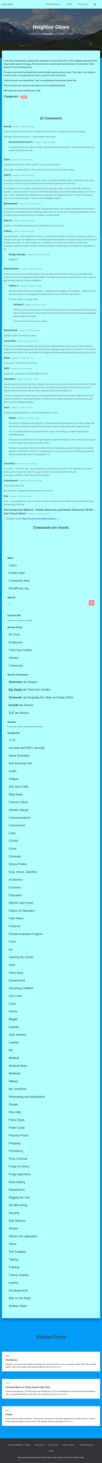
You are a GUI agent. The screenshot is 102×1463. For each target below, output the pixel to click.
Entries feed (17, 572)
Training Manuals (53, 4)
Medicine (14, 1073)
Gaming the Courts (21, 957)
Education (15, 895)
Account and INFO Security (27, 747)
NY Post (14, 634)
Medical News (18, 1065)
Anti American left (20, 763)
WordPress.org (18, 588)
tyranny (13, 1282)
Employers (16, 642)
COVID (13, 840)
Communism (17, 825)
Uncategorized (18, 1290)
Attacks (14, 657)
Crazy (9, 1414)
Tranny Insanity (19, 1275)
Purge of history (19, 1166)
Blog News (16, 794)
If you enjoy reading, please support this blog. (25, 727)
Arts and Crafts (19, 786)
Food (12, 941)
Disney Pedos (18, 864)
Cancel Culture (18, 802)
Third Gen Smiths (20, 650)
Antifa (12, 771)
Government (17, 980)
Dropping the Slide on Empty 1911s (50, 697)
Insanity (14, 1027)
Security (14, 1213)
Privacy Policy (69, 1445)
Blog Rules (83, 4)
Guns (12, 1003)
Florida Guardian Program (26, 934)
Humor (13, 1011)
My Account (54, 1445)
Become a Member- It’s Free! (19, 1445)
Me (11, 1050)
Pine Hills (15, 1112)
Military (13, 1081)
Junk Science (17, 1034)
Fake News (16, 918)
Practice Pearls (19, 1135)
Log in (13, 565)
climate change (18, 809)
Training (14, 1267)
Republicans (17, 1189)
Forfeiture (11, 1359)
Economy (15, 887)
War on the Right (20, 1298)
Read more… (57, 1367)
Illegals (13, 1019)
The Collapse (17, 1251)
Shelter (13, 1228)
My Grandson (17, 1089)
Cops (24, 97)
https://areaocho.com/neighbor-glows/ (38, 519)
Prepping (14, 1143)
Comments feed (19, 580)
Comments (16, 665)
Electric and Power (21, 902)
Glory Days (16, 972)
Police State (17, 1120)
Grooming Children (21, 988)
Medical (14, 1058)
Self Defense (17, 1220)
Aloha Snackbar (19, 755)
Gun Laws (15, 996)
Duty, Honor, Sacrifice (23, 872)
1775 (12, 740)
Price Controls (18, 1158)
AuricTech (10, 340)
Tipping (13, 1259)
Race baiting (17, 1182)
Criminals (15, 856)
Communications (20, 817)
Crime (13, 848)
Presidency (16, 1151)
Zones (69, 4)
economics (16, 879)
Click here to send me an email (19, 620)
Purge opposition (20, 1174)
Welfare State (18, 1306)
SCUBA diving (18, 1205)
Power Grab (17, 1127)
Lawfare (14, 1042)
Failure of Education (22, 910)
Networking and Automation (27, 1096)
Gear (12, 965)
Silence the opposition (23, 1236)
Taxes (12, 1244)
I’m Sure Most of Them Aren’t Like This (28, 1387)
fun (11, 949)
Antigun (14, 779)
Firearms (14, 926)
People (13, 1104)
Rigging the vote (19, 1197)
